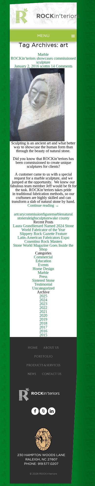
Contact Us (51, 374)
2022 (43, 308)
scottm (45, 66)
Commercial (43, 257)
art (16, 214)
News (32, 374)
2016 (43, 331)
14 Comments (61, 66)
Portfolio (43, 356)
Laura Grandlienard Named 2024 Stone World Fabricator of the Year (43, 228)
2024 (43, 300)
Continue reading (43, 205)
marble (57, 214)
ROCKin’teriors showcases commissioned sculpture (43, 60)
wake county (59, 218)
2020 (43, 315)
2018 (43, 323)
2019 (43, 319)
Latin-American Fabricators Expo (43, 237)
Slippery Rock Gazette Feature (43, 234)
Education (43, 261)
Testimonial (43, 284)
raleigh (30, 218)
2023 (43, 304)
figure (47, 214)
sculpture (43, 218)
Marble (43, 54)
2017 (43, 327)
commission (33, 214)
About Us (51, 348)
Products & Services (43, 365)
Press (43, 276)
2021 (43, 311)
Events (43, 265)
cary (21, 214)
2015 (43, 335)
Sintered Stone (43, 280)
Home (33, 348)
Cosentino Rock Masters (43, 241)
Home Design (43, 269)
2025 (43, 296)
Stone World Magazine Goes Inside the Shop (43, 247)
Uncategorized (43, 288)
